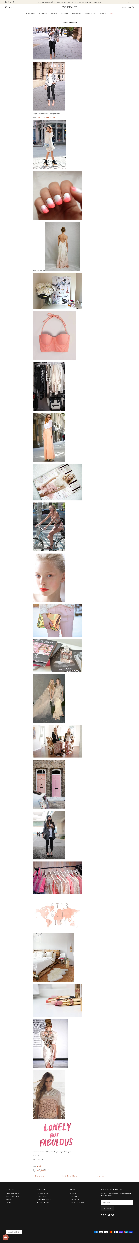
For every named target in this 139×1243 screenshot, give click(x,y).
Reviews (8, 1199)
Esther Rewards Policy (44, 1199)
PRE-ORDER (43, 13)
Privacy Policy (41, 1196)
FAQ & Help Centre (12, 1193)
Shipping (8, 1202)
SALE (111, 13)
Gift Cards (72, 1193)
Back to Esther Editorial (69, 1176)
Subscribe (107, 1208)
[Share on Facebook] (40, 1166)
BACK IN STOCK (90, 13)
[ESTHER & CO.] (69, 7)
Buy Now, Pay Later (43, 1202)
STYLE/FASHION (41, 1171)
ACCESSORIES (76, 13)
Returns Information (12, 1196)
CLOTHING (64, 13)
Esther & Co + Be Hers (76, 1202)
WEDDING (103, 13)
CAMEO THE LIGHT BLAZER (46, 117)
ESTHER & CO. (14, 1237)
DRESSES (54, 13)
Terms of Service (42, 1193)
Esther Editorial (74, 1199)
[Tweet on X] (37, 1166)
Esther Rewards (74, 1196)
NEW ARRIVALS (30, 13)
